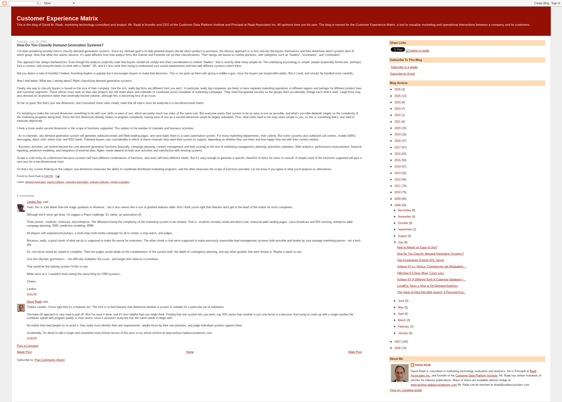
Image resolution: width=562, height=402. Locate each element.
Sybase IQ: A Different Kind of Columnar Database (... (431, 279)
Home (190, 352)
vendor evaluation (119, 182)
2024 (398, 102)
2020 (398, 128)
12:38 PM (32, 338)
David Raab (34, 301)
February (404, 326)
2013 (398, 173)
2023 (398, 108)
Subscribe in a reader (404, 67)
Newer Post (24, 352)
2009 (398, 198)
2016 (398, 153)
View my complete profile (406, 390)
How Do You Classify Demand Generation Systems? (60, 45)
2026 (398, 89)
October (403, 223)
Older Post (355, 352)
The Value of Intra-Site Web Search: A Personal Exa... (431, 292)
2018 (398, 140)
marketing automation (77, 182)
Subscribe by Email (402, 73)
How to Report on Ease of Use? (417, 247)
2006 (398, 348)
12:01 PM (32, 294)
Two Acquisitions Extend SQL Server (420, 260)
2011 (398, 185)
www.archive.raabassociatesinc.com (434, 384)
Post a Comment (27, 345)
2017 (398, 147)
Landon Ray (34, 202)
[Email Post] (57, 176)
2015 (398, 160)
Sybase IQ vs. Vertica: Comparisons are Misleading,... (432, 266)
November (405, 216)
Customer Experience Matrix (57, 18)
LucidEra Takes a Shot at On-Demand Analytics (427, 285)
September (405, 229)
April (401, 313)
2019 (398, 134)
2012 (398, 179)
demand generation (35, 182)
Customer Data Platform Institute (476, 375)
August (403, 236)
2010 (398, 192)
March (402, 320)
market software (55, 182)
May (401, 307)
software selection (99, 182)
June (401, 300)
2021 (398, 121)
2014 (398, 166)
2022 (398, 115)
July (401, 242)
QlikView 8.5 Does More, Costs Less (420, 273)
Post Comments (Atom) (50, 360)
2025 (398, 96)
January (403, 333)
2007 (398, 341)
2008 (398, 205)
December (405, 210)
